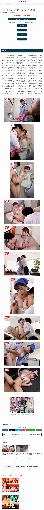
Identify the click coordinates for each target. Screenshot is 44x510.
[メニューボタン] (1, 1)
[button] (5, 430)
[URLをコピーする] (39, 430)
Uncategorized (5, 12)
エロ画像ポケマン (22, 1)
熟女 (10, 424)
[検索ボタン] (42, 1)
